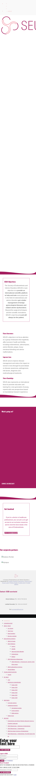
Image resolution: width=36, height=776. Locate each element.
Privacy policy (5, 583)
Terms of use (28, 581)
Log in (10, 11)
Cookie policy (22, 583)
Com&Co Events (12, 581)
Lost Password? (9, 760)
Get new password (5, 772)
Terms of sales (14, 583)
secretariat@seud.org (17, 609)
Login (2, 760)
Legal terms (21, 581)
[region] (16, 142)
